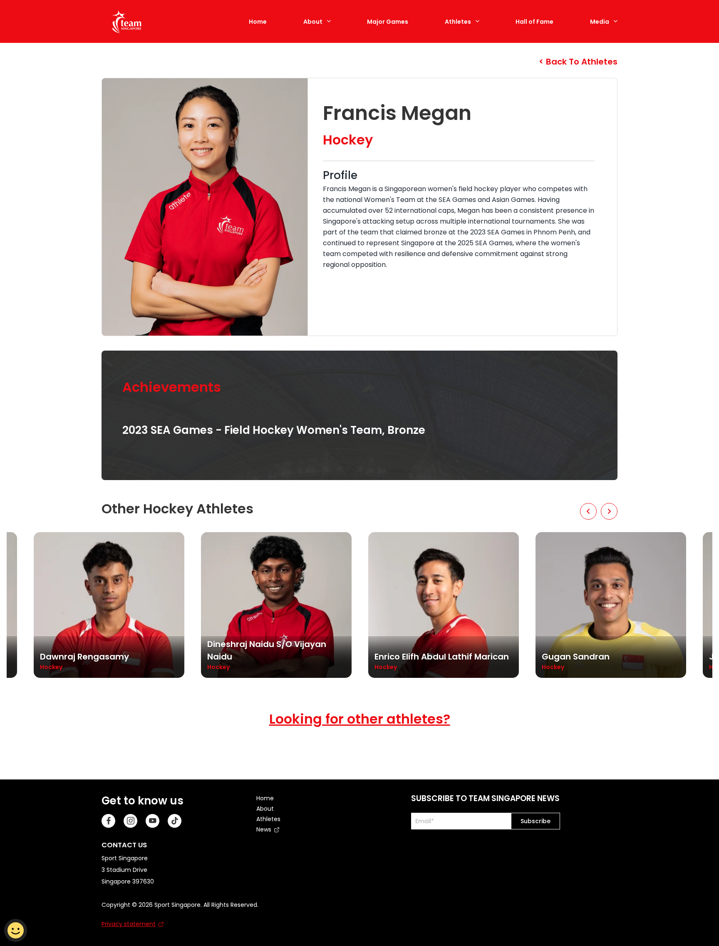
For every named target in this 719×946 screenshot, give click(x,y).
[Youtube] (152, 821)
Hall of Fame (534, 21)
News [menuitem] (263, 829)
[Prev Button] (588, 511)
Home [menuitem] (265, 798)
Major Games (387, 21)
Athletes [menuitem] (268, 819)
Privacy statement (129, 924)
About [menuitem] (265, 808)
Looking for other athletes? (359, 719)
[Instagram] (130, 821)
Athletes (458, 21)
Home (258, 21)
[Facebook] (108, 821)
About (312, 21)
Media (599, 21)
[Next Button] (609, 511)
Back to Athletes (580, 61)
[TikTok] (174, 821)
